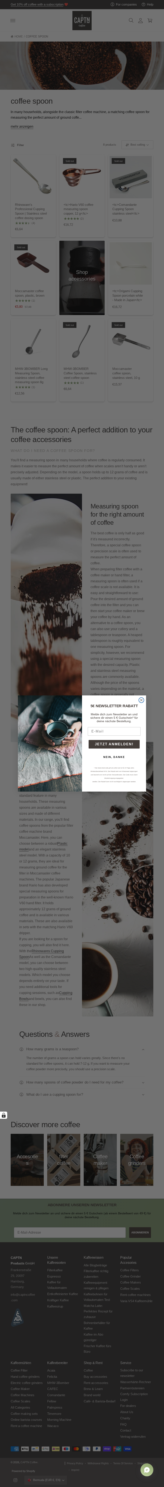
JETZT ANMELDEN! (114, 744)
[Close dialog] (141, 700)
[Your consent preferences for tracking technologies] (3, 1115)
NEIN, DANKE (114, 757)
